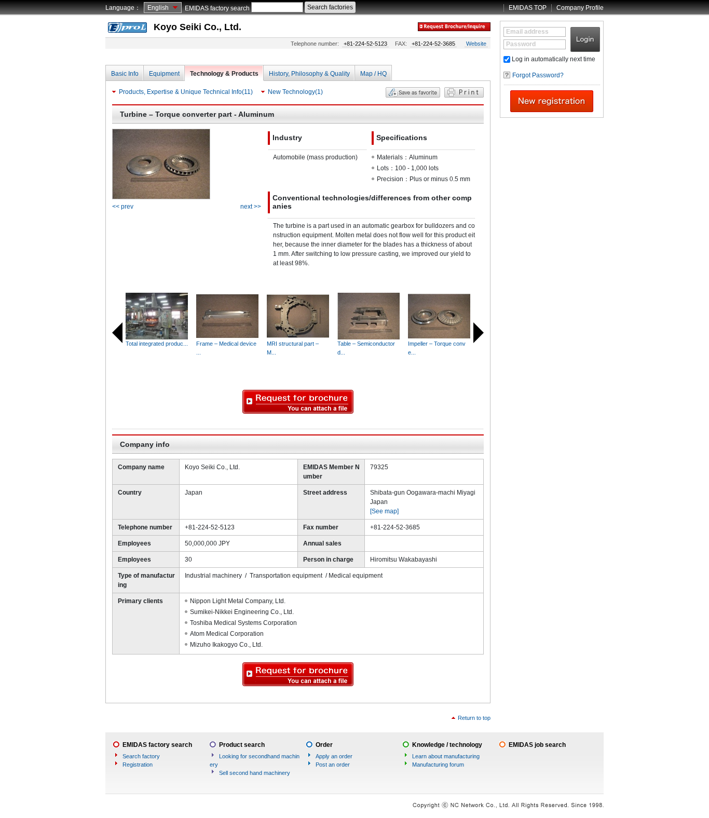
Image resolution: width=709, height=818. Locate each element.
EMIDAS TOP (528, 7)
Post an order (333, 764)
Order (324, 744)
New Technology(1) (295, 92)
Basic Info (125, 73)
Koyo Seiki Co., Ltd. (197, 27)
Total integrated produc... (157, 343)
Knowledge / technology (447, 744)
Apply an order (334, 756)
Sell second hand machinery (254, 773)
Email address (527, 31)
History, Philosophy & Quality (309, 73)
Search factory (141, 756)
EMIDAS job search (537, 744)
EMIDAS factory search (217, 8)
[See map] (384, 511)
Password (521, 44)
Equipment (164, 73)
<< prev (122, 206)
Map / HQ (373, 73)
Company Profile (580, 7)
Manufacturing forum (438, 764)
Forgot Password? (538, 75)
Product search (242, 744)
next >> (250, 206)
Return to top (474, 718)
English (158, 7)
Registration (137, 764)
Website (476, 43)
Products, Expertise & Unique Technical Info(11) (186, 92)
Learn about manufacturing (446, 756)
